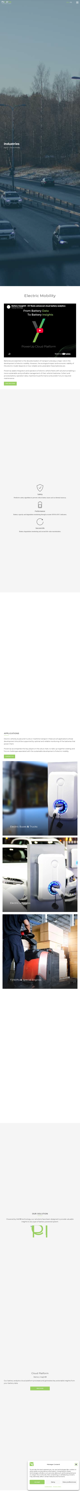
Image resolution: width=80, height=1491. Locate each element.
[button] (76, 1464)
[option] (71, 2)
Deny (53, 1482)
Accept (37, 1482)
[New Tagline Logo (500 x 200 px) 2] (6, 2)
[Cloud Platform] (40, 1298)
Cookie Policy (48, 1486)
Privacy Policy (57, 1486)
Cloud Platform (40, 1373)
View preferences (69, 1482)
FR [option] (71, 2)
